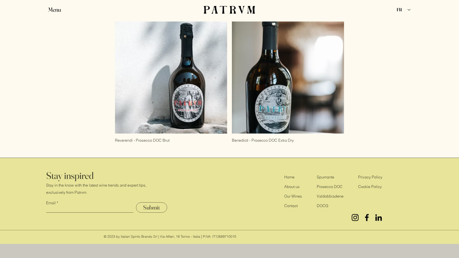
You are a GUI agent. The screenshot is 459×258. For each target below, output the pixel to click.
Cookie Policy (370, 186)
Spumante (325, 177)
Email (51, 203)
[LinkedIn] (378, 217)
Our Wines (293, 196)
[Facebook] (367, 217)
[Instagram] (355, 217)
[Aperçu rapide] (171, 78)
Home (289, 177)
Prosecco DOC (330, 186)
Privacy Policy (370, 177)
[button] (59, 9)
